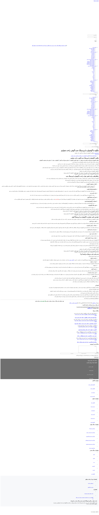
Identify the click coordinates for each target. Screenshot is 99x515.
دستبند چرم (93, 392)
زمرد (94, 462)
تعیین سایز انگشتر (90, 487)
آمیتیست (93, 466)
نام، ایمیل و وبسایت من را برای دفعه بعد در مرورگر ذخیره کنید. (87, 355)
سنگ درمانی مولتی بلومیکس (90, 444)
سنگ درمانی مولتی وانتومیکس (90, 440)
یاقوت (94, 458)
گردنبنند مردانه (92, 396)
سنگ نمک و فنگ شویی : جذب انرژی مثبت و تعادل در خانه (87, 342)
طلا (58, 199)
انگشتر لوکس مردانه (91, 384)
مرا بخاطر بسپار (92, 39)
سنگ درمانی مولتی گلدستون (90, 436)
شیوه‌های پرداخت (90, 483)
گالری (95, 315)
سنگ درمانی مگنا (92, 428)
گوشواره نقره (93, 422)
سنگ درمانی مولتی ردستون (90, 432)
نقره (56, 199)
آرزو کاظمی (89, 308)
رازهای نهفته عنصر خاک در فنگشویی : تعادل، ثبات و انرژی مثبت (86, 314)
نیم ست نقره (93, 418)
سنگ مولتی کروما (92, 448)
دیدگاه (98, 352)
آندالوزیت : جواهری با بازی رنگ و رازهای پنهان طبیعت (87, 326)
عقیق (94, 454)
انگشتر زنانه (93, 402)
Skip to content (96, 0)
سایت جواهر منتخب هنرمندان (88, 493)
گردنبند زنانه (93, 414)
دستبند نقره (93, 410)
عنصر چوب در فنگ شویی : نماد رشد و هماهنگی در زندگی (87, 332)
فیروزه (94, 470)
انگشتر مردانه (93, 388)
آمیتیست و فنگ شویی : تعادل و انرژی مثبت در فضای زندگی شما (86, 320)
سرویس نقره (93, 406)
